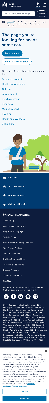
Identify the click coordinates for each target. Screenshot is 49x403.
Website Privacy (10, 237)
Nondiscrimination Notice (14, 226)
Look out (10, 22)
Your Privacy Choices (12, 248)
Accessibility (8, 221)
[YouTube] (20, 296)
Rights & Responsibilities (14, 259)
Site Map (7, 281)
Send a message (11, 99)
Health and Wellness (13, 119)
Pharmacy (7, 104)
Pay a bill (7, 114)
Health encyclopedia (13, 84)
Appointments (10, 94)
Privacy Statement (19, 386)
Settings (24, 391)
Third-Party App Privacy (13, 265)
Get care (6, 89)
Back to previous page (16, 61)
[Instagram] (34, 296)
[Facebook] (13, 296)
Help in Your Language (13, 232)
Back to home (12, 53)
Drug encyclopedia (12, 79)
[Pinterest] (27, 296)
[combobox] (18, 13)
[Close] (46, 351)
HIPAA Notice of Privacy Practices (18, 243)
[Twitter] (5, 296)
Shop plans (8, 124)
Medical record (10, 109)
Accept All (24, 398)
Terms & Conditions (11, 254)
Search (42, 14)
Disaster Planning (11, 270)
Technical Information (12, 275)
